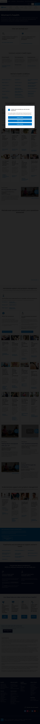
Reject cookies (20, 120)
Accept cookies (20, 117)
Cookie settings (20, 124)
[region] (20, 117)
